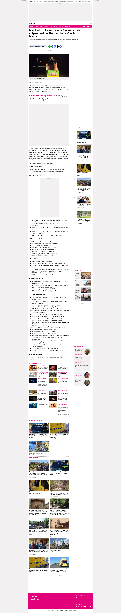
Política (37, 26)
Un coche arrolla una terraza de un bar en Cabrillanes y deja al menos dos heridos (59, 436)
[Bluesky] (55, 46)
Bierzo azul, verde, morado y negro (38, 453)
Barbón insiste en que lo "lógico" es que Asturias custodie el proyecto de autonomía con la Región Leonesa (82, 156)
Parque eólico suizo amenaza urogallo (49, 1)
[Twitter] (58, 46)
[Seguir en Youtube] (85, 606)
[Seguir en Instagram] (83, 606)
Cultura (41, 26)
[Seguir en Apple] (78, 597)
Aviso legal (66, 610)
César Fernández (32, 477)
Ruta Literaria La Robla (40, 1)
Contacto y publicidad (72, 610)
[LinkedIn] (60, 46)
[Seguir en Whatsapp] (88, 606)
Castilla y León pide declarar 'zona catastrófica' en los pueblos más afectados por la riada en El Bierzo (38, 531)
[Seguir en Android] (76, 597)
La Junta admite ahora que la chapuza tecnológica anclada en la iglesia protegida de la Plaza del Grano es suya (38, 512)
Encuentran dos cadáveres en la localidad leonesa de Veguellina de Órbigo (38, 436)
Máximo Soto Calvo (80, 207)
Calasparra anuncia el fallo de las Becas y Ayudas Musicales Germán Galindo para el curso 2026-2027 (77, 276)
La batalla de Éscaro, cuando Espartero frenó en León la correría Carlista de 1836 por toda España (59, 493)
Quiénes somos (47, 610)
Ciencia (50, 26)
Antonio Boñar (78, 383)
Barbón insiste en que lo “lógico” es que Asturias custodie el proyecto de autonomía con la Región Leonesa (38, 551)
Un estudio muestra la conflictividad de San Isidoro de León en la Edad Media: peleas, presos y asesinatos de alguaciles (59, 532)
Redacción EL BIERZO (54, 516)
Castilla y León (67, 26)
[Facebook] (52, 46)
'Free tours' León (72, 1)
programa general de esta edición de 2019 (43, 95)
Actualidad (32, 26)
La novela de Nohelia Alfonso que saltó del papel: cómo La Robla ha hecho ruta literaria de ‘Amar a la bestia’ (38, 474)
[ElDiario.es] (87, 26)
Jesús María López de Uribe (55, 496)
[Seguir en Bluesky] (76, 606)
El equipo (52, 610)
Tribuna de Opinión (78, 346)
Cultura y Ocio (31, 359)
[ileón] (38, 596)
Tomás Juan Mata (78, 375)
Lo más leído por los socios (35, 420)
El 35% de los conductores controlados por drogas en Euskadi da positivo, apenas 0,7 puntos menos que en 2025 (77, 290)
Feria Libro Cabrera (67, 1)
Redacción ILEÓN (53, 438)
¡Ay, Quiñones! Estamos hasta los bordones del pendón (84, 205)
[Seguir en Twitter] (78, 606)
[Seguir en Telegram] (81, 606)
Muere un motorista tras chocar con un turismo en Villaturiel (38, 492)
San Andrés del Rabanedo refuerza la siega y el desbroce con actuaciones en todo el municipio (83, 221)
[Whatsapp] (49, 46)
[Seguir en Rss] (90, 606)
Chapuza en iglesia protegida (80, 1)
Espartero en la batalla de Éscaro (59, 1)
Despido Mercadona (87, 1)
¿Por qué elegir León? (55, 550)
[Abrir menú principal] (91, 23)
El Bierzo (61, 26)
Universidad (55, 26)
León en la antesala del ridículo (78, 373)
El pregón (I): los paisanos (78, 381)
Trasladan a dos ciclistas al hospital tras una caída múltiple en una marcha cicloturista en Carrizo (59, 570)
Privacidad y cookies (59, 610)
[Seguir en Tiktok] (87, 606)
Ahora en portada (33, 457)
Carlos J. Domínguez (33, 516)
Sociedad (46, 26)
